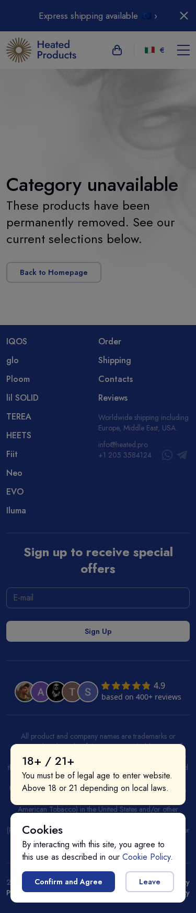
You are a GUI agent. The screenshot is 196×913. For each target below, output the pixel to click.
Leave (149, 881)
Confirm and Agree (68, 881)
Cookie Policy (146, 857)
